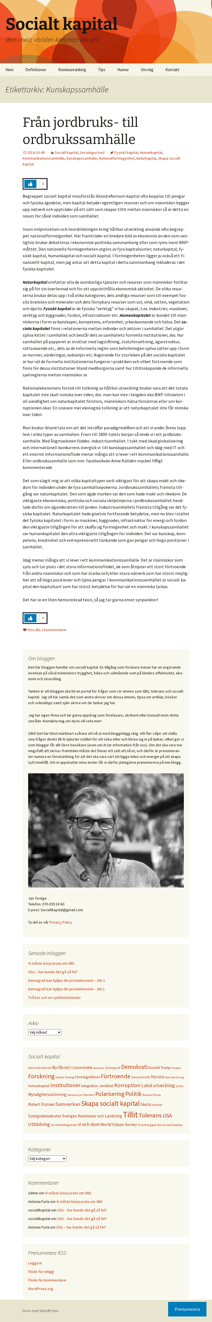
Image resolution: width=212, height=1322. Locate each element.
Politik (133, 1094)
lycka (179, 1086)
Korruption (127, 1085)
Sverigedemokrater (44, 1116)
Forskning (41, 1076)
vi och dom (89, 1124)
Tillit (130, 1114)
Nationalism (75, 1095)
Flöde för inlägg (41, 1271)
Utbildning (39, 1124)
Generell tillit (140, 1077)
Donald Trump (159, 1067)
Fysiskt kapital (126, 152)
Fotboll (59, 1077)
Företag (69, 1077)
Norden (88, 1095)
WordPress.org (40, 1288)
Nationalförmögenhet (116, 158)
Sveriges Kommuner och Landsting (92, 1116)
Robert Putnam (41, 1104)
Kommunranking (72, 69)
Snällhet (157, 1105)
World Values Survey (118, 1124)
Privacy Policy (60, 922)
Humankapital (151, 152)
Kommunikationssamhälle (44, 158)
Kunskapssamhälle (82, 158)
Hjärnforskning (174, 1077)
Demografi (112, 1068)
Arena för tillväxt (39, 1068)
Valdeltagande (66, 1125)
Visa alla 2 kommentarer (47, 629)
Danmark (98, 1068)
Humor (123, 69)
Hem (10, 69)
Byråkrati (61, 1067)
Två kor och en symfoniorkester (54, 997)
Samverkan (67, 1104)
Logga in (35, 1263)
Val (52, 1125)
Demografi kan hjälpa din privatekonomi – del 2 (66, 980)
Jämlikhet (106, 1086)
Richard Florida (151, 1095)
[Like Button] (30, 184)
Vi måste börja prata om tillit (51, 963)
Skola (146, 1104)
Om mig (147, 69)
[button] (200, 8)
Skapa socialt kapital (110, 1103)
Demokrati (134, 1067)
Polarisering (109, 1094)
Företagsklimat (87, 1076)
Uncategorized (92, 152)
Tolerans (150, 1115)
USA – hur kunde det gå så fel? (53, 971)
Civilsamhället (81, 1067)
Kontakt (172, 69)
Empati (176, 1068)
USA (167, 1115)
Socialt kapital (66, 152)
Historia (157, 1076)
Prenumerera (187, 1309)
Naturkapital (146, 158)
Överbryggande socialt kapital (160, 1125)
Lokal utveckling (158, 1085)
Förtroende (115, 1076)
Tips (101, 69)
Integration (89, 1086)
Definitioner (35, 69)
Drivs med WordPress (41, 1310)
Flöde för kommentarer (47, 1280)
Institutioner (65, 1085)
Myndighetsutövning (47, 1094)
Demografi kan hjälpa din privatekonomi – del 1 (66, 988)
